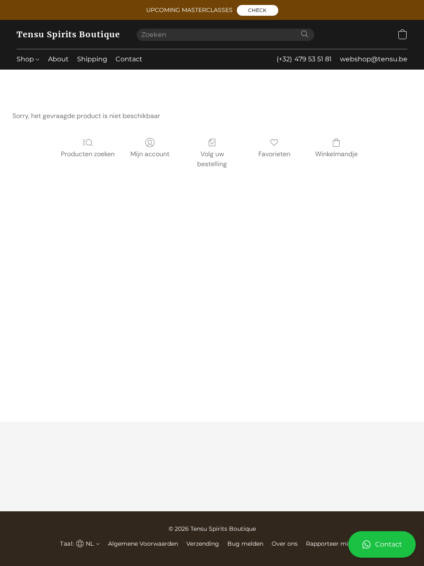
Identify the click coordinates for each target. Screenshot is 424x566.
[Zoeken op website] (305, 34)
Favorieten (274, 154)
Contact (129, 59)
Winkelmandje (336, 154)
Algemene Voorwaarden (143, 543)
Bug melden (245, 543)
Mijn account (149, 154)
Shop (26, 59)
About (58, 59)
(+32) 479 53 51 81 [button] (304, 59)
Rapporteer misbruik (336, 543)
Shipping (92, 59)
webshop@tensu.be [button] (373, 59)
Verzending (202, 543)
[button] (257, 10)
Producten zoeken (88, 154)
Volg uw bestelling (212, 159)
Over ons (285, 543)
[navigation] (369, 34)
